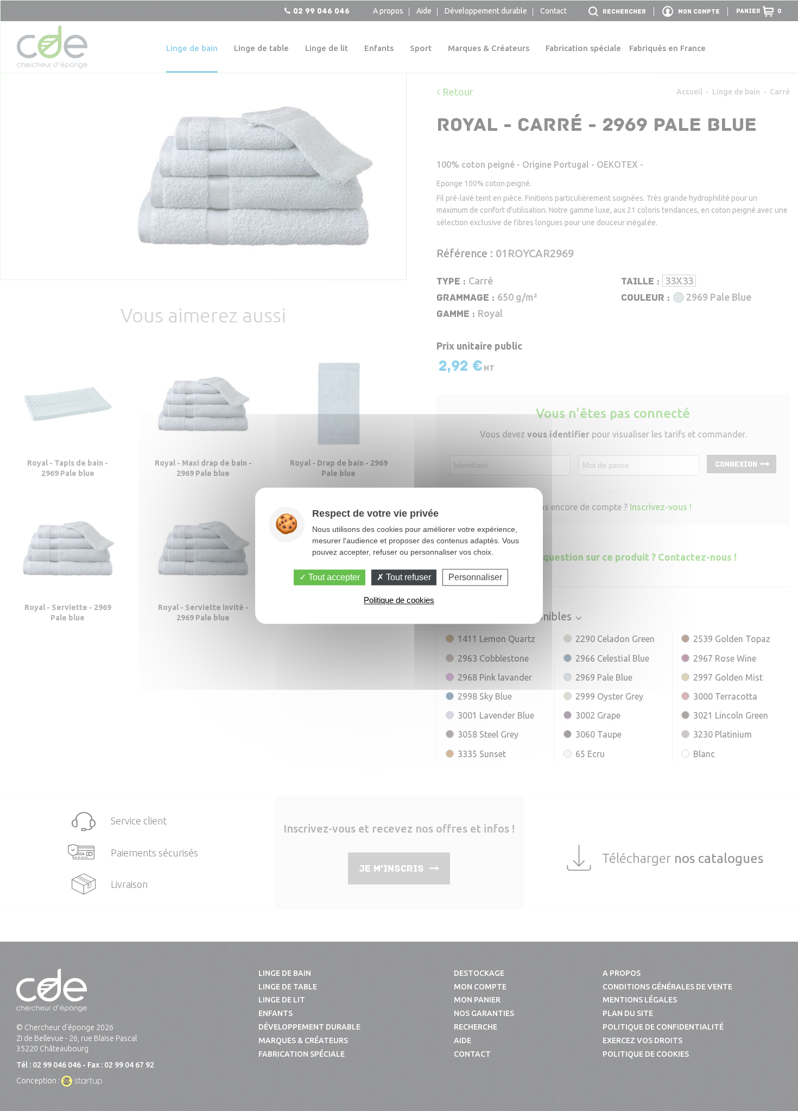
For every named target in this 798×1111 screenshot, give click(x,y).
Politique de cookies (399, 600)
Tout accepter (333, 577)
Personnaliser (475, 577)
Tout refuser (407, 577)
